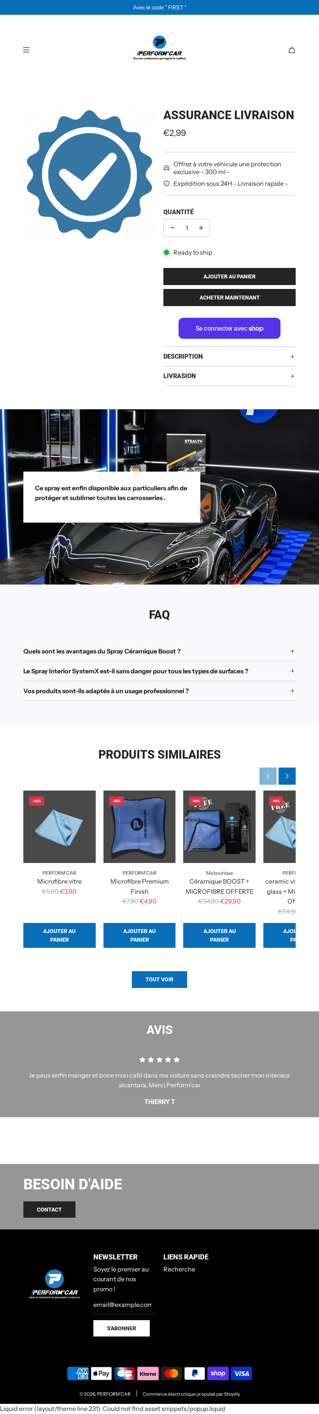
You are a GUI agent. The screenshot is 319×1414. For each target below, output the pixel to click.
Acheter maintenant (230, 297)
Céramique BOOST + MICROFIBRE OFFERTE (220, 886)
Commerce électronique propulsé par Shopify (191, 1394)
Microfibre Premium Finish (139, 886)
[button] (268, 776)
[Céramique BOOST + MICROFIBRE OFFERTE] (219, 827)
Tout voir (159, 979)
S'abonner (121, 1328)
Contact (49, 1209)
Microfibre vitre (59, 881)
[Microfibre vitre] (59, 827)
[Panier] (291, 49)
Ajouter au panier (59, 935)
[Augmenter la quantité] (201, 227)
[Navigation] (26, 49)
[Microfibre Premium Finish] (139, 827)
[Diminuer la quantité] (172, 227)
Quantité (178, 212)
